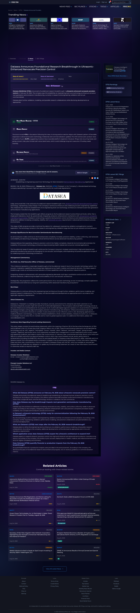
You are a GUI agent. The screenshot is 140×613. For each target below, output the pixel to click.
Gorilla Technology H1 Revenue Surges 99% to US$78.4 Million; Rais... (101, 26)
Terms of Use (54, 581)
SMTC (115, 23)
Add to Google (116, 588)
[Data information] (120, 219)
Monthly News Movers (85, 588)
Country (109, 247)
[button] (62, 86)
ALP (52, 23)
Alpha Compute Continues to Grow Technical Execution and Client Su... (59, 27)
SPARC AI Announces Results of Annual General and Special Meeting (77, 551)
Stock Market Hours (85, 601)
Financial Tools (85, 598)
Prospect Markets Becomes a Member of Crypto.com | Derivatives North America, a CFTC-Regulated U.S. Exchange (77, 533)
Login (98, 2)
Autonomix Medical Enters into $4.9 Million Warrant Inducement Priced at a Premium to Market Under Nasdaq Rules (30, 481)
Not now (93, 172)
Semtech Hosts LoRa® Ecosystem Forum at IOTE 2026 (121, 26)
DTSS (55, 186)
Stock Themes (85, 593)
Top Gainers (85, 583)
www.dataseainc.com (18, 318)
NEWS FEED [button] (65, 7)
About (24, 581)
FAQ (23, 588)
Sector (108, 237)
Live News (85, 596)
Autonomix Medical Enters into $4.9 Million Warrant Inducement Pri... (38, 26)
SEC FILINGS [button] (79, 7)
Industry (109, 232)
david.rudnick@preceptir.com (20, 369)
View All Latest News (53, 569)
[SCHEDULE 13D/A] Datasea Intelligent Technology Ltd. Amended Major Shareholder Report (117, 200)
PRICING (127, 7)
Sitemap (23, 593)
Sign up (104, 2)
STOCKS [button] (92, 7)
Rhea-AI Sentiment (47, 76)
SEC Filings (40, 58)
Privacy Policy (55, 586)
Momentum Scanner (85, 591)
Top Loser (96, 476)
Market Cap (110, 222)
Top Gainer (48, 476)
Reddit (116, 586)
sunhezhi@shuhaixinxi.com (29, 359)
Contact (23, 583)
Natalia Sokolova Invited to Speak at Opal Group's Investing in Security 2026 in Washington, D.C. (31, 551)
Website (109, 242)
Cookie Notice (55, 583)
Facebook (116, 583)
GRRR (94, 23)
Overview (13, 58)
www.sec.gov (90, 342)
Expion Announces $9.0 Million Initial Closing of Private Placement (76, 480)
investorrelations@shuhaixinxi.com (27, 357)
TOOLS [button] (103, 7)
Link (107, 244)
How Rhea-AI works (55, 166)
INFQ (10, 23)
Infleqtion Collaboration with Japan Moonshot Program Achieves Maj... (17, 26)
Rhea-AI (23, 591)
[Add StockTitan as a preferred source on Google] (97, 178)
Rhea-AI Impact (18, 76)
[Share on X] (89, 178)
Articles (85, 581)
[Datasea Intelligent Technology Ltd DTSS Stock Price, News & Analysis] (109, 69)
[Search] (130, 2)
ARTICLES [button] (114, 7)
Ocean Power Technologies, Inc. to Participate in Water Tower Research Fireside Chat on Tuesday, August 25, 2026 (31, 514)
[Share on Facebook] (94, 178)
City (107, 252)
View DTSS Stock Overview (117, 76)
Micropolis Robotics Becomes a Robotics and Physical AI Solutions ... (80, 26)
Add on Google (82, 172)
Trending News (17, 14)
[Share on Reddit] (92, 178)
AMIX (31, 23)
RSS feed (116, 581)
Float (108, 227)
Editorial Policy (23, 586)
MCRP (73, 23)
